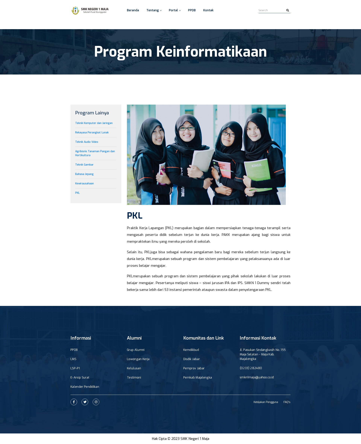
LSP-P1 (75, 368)
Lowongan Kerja (138, 359)
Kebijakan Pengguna (266, 402)
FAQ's (287, 402)
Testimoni (134, 377)
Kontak (208, 10)
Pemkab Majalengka (197, 377)
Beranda (133, 10)
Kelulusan (134, 368)
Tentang (152, 10)
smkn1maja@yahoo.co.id (257, 377)
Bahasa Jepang (84, 174)
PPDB (192, 10)
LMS (73, 359)
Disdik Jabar (191, 359)
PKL (77, 193)
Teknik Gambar (84, 164)
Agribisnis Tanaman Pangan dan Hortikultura (95, 153)
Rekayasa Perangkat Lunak (92, 132)
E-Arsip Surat (80, 377)
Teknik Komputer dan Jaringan (94, 123)
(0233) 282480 (251, 368)
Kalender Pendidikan (85, 387)
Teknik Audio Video (86, 142)
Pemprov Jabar (194, 368)
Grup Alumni (136, 350)
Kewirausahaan (84, 183)
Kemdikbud (191, 350)
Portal (173, 10)
